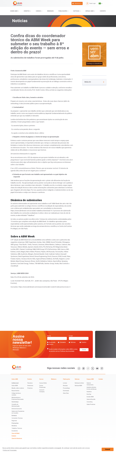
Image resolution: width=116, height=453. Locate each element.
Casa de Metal (15, 433)
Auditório (89, 391)
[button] (100, 3)
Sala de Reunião (91, 399)
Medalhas (14, 425)
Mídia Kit (87, 82)
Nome (49, 336)
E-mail (71, 336)
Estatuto (14, 436)
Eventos (26, 11)
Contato (103, 11)
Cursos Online (43, 383)
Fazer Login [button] (92, 3)
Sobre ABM (13, 11)
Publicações (63, 11)
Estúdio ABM (90, 396)
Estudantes (15, 430)
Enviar (84, 349)
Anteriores (30, 385)
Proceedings (66, 388)
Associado (52, 342)
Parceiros (30, 383)
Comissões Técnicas (17, 418)
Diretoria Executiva (17, 408)
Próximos (30, 388)
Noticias (76, 11)
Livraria (65, 383)
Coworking (89, 401)
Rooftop (89, 394)
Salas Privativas (91, 404)
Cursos (38, 11)
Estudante (63, 342)
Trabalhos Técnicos (17, 428)
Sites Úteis (66, 393)
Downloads (66, 390)
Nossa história (15, 390)
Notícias (73, 342)
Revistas (65, 385)
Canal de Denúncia (17, 438)
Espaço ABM (89, 11)
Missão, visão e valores (18, 388)
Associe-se (78, 3)
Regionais (14, 420)
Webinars (50, 11)
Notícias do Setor (79, 383)
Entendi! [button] (107, 449)
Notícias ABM (78, 385)
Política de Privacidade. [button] (10, 450)
